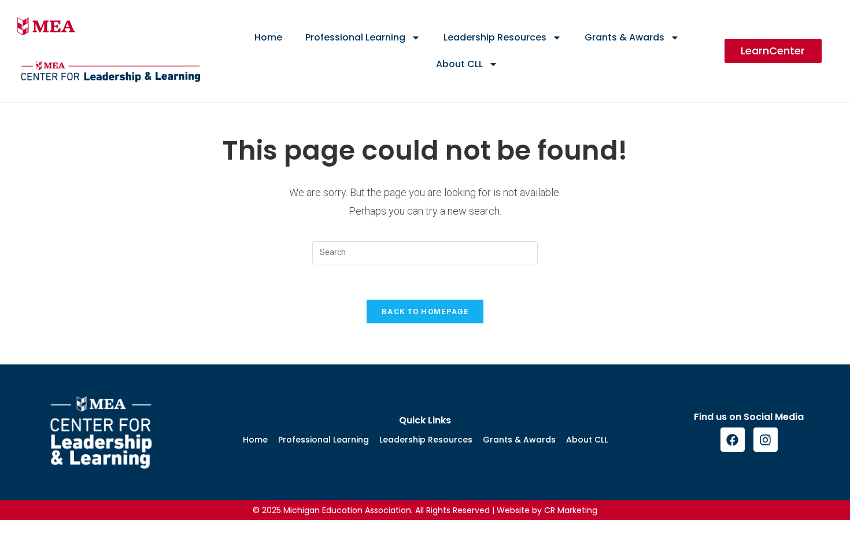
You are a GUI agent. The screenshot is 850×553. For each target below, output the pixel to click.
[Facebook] (732, 439)
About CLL (459, 64)
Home (268, 37)
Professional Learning (355, 37)
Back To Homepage (425, 311)
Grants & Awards (624, 37)
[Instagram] (765, 439)
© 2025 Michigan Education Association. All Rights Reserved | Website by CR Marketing (425, 510)
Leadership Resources (495, 37)
